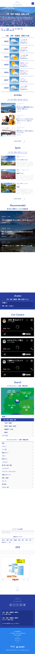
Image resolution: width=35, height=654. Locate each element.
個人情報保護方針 (17, 631)
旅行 (23, 540)
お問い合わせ (17, 638)
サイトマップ (17, 640)
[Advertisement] (17, 272)
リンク (17, 642)
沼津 (27, 540)
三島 (30, 540)
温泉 (19, 540)
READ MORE (17, 141)
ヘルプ (17, 636)
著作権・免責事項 (17, 635)
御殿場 (15, 540)
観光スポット (5, 542)
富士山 (3, 540)
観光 (11, 540)
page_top (17, 589)
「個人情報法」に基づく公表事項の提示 (17, 633)
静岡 (8, 540)
